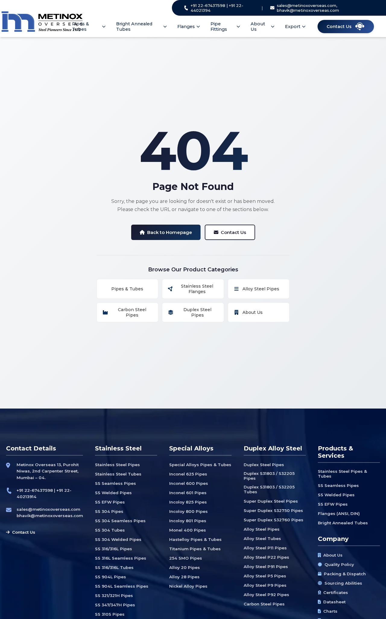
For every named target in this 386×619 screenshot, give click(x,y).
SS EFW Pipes (110, 502)
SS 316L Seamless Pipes (120, 558)
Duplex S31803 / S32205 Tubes (269, 489)
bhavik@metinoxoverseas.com (50, 515)
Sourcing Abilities (343, 583)
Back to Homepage (169, 232)
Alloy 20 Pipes (184, 567)
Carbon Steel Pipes (132, 312)
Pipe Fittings (218, 26)
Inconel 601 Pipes (188, 492)
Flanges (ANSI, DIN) (339, 513)
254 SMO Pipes (185, 558)
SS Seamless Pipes (115, 483)
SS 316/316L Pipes (113, 548)
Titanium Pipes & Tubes (195, 548)
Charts (330, 611)
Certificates (335, 592)
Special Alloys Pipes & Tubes (200, 464)
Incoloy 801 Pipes (187, 520)
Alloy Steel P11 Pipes (265, 547)
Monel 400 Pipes (187, 530)
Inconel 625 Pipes (188, 474)
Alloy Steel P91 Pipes (266, 566)
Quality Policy (339, 564)
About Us (258, 26)
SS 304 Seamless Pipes (120, 520)
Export (292, 26)
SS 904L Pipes (110, 576)
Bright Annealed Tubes (134, 26)
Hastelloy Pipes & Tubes (195, 539)
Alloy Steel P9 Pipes (265, 585)
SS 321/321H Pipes (114, 595)
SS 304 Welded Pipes (118, 539)
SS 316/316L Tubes (114, 567)
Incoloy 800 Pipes (188, 511)
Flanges (186, 26)
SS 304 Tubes (110, 530)
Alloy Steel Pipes (260, 289)
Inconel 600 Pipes (188, 483)
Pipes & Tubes (80, 26)
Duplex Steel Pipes (197, 312)
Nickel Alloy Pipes (188, 586)
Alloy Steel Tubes (262, 538)
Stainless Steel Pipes (117, 464)
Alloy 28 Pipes (184, 576)
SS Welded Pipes (113, 492)
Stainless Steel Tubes (118, 474)
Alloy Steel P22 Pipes (266, 557)
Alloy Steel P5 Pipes (265, 575)
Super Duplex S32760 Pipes (273, 519)
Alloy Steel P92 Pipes (266, 594)
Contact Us (233, 232)
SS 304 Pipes (109, 511)
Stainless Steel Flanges (197, 288)
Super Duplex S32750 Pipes (273, 510)
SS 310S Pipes (110, 614)
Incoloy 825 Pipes (188, 502)
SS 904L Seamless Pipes (121, 586)
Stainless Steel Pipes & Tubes (342, 473)
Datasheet (334, 601)
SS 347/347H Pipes (115, 604)
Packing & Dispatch (345, 573)
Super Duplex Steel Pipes (271, 501)
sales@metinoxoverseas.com (48, 509)
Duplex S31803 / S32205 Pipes (269, 476)
